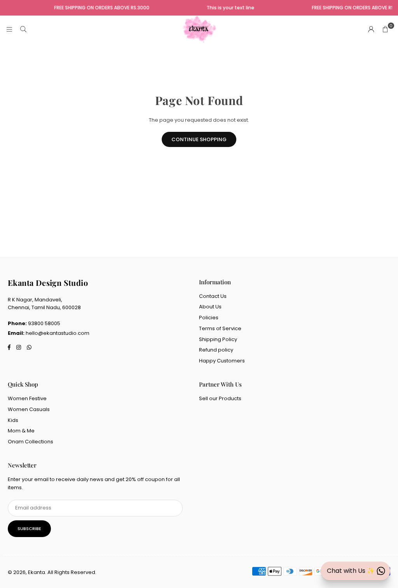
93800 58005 (44, 323)
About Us (210, 306)
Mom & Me (21, 430)
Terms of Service (220, 328)
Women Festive (27, 398)
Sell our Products (220, 398)
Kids (13, 420)
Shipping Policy (218, 339)
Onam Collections (30, 441)
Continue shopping (199, 139)
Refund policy (216, 350)
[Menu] (9, 29)
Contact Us (213, 296)
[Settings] (371, 30)
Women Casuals (29, 409)
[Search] (23, 29)
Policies (208, 317)
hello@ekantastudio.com (57, 333)
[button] (385, 30)
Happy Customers (222, 360)
